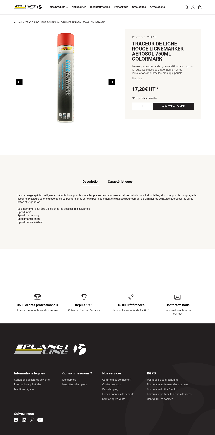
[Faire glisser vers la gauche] (19, 82)
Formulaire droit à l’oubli (161, 389)
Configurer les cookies (160, 399)
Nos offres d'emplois (74, 384)
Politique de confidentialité (162, 379)
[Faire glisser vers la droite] (112, 82)
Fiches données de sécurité (118, 394)
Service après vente (113, 399)
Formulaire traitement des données (167, 384)
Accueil (18, 22)
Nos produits (57, 7)
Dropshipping (110, 389)
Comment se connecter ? (117, 379)
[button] (59, 7)
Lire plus (137, 78)
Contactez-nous (111, 384)
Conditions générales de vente (32, 379)
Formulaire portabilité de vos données (169, 394)
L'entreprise (69, 379)
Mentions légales (24, 389)
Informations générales (27, 384)
